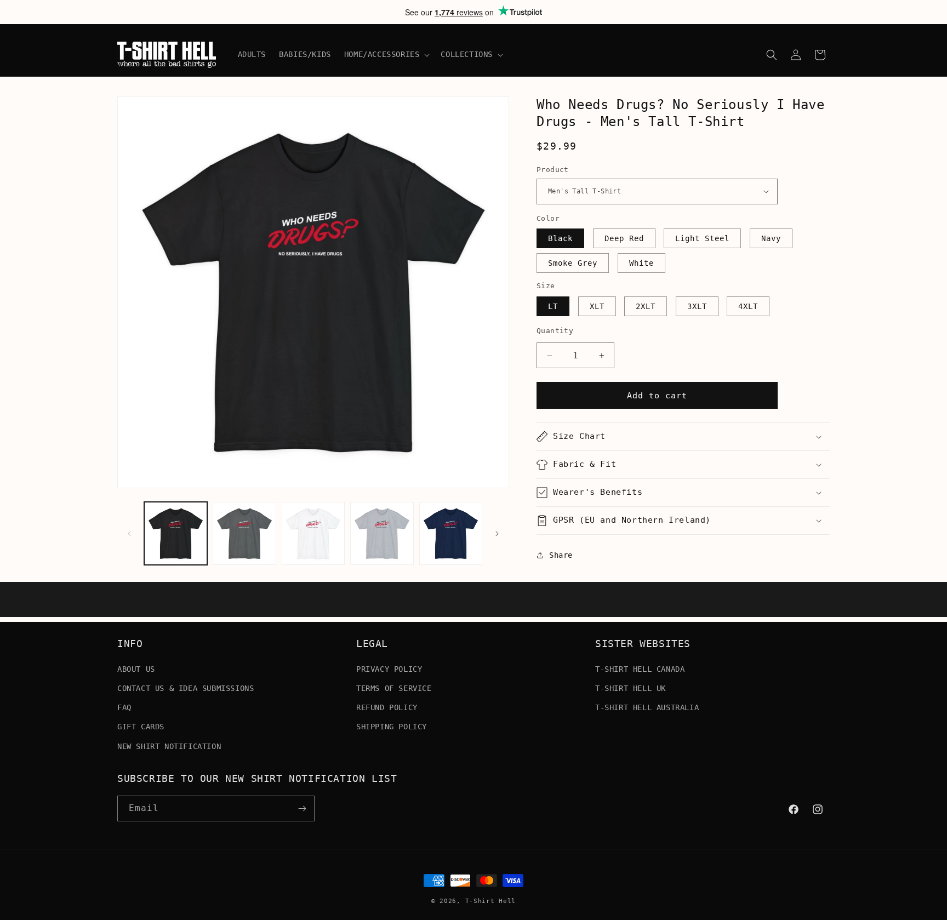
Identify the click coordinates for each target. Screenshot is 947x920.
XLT (597, 306)
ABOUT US (136, 668)
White (641, 263)
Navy (771, 238)
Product (553, 169)
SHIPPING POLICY (391, 726)
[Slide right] (497, 534)
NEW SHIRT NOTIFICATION (169, 745)
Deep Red (624, 238)
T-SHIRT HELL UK (630, 687)
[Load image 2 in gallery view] (244, 533)
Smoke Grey (572, 263)
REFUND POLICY (387, 706)
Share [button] (561, 555)
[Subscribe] (302, 808)
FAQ (124, 706)
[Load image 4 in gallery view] (381, 533)
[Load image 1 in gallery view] (175, 533)
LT (553, 306)
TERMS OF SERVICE (394, 687)
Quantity (555, 331)
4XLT (748, 306)
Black (560, 238)
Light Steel (702, 238)
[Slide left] (129, 534)
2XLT (645, 306)
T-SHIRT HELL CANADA (639, 668)
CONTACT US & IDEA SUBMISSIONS (185, 687)
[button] (386, 54)
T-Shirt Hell (490, 901)
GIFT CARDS (140, 726)
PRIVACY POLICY (389, 668)
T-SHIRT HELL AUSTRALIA (647, 706)
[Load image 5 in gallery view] (450, 533)
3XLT (697, 306)
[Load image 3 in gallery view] (313, 533)
